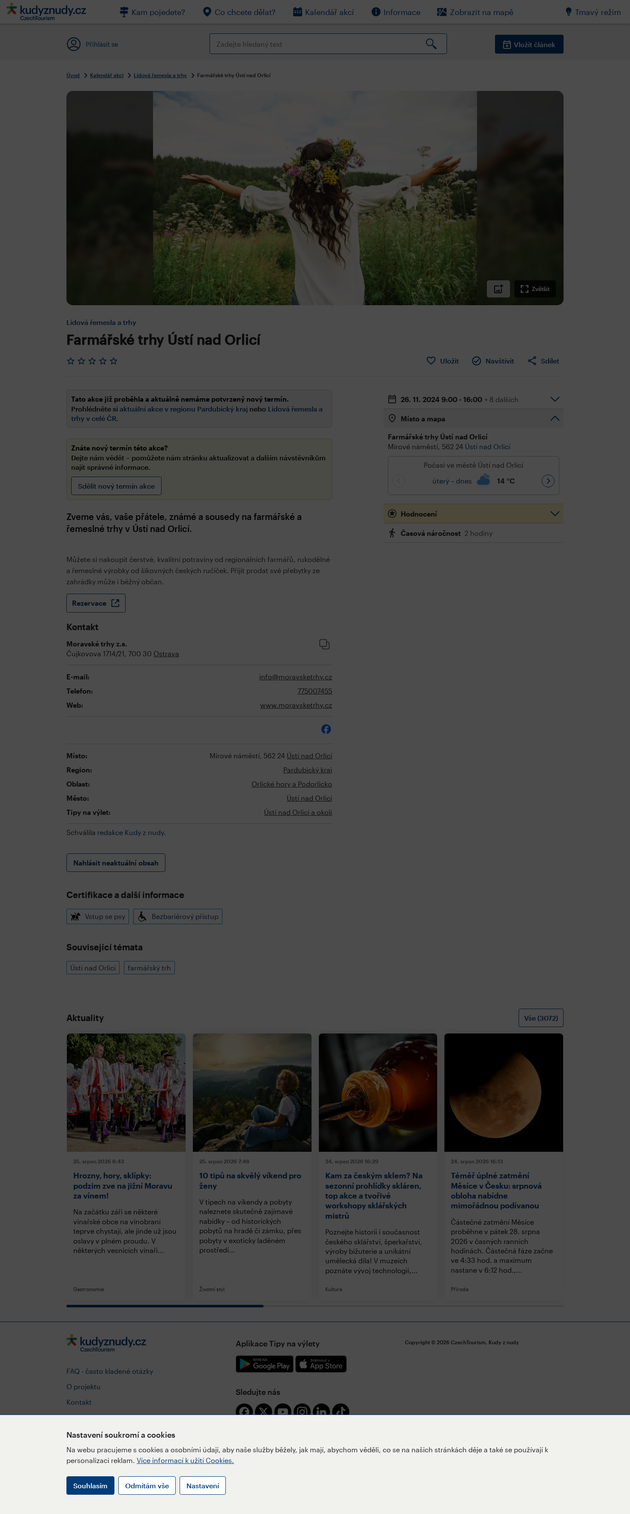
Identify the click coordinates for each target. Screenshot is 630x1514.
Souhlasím (90, 1485)
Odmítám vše (147, 1485)
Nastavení (202, 1485)
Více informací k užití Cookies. (185, 1460)
